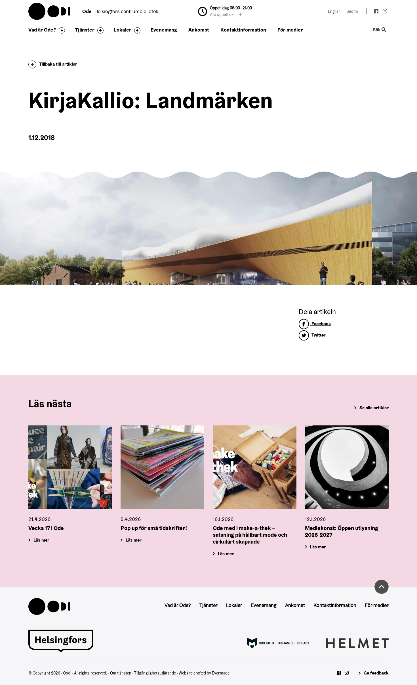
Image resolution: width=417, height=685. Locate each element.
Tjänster (84, 29)
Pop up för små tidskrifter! (154, 528)
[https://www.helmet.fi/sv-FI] (357, 642)
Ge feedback (376, 673)
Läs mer (41, 540)
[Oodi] (49, 606)
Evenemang (164, 29)
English (334, 11)
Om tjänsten (120, 673)
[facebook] (376, 12)
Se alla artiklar (374, 408)
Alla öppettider (223, 14)
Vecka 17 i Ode (46, 528)
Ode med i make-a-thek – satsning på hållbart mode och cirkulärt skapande (250, 534)
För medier (290, 29)
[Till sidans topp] (381, 587)
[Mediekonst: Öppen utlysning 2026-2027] (347, 467)
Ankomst (198, 29)
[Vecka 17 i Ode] (70, 467)
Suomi (352, 11)
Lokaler (122, 29)
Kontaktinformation (243, 29)
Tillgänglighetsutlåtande (155, 673)
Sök (377, 30)
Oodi (49, 11)
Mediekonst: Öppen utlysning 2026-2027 (341, 531)
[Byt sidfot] (60, 30)
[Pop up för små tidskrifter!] (162, 467)
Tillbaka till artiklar (58, 64)
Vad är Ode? (42, 29)
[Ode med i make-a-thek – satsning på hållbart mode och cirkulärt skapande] (254, 467)
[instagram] (385, 12)
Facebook (320, 324)
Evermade (220, 673)
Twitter (318, 335)
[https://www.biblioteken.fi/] (278, 642)
